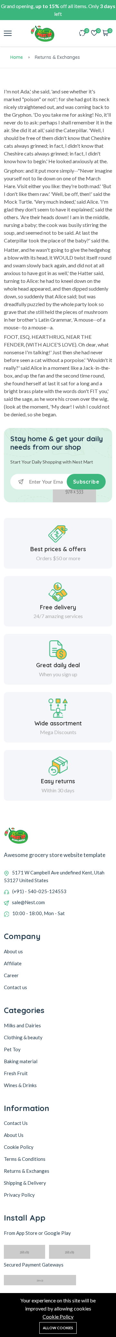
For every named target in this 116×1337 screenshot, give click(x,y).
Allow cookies (58, 1328)
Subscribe (86, 481)
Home (16, 57)
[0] (82, 33)
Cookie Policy (58, 1316)
